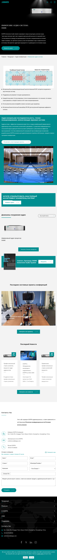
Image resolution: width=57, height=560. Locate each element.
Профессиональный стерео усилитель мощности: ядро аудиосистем (9, 367)
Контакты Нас (6, 526)
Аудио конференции (20, 56)
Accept (31, 557)
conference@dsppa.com (10, 536)
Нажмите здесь (9, 202)
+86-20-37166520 (8, 533)
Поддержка (5, 521)
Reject (25, 557)
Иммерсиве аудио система (35, 56)
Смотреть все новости (26, 392)
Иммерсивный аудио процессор (11, 238)
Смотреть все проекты (26, 331)
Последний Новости (28, 344)
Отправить (7, 490)
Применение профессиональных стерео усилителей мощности (47, 367)
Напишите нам (51, 452)
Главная (3, 56)
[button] (2, 308)
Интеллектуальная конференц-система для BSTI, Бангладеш (17, 317)
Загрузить (44, 261)
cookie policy (40, 553)
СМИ (3, 516)
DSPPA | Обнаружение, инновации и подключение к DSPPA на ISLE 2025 (28, 368)
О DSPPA (4, 511)
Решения (4, 506)
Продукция (11, 56)
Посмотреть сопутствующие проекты (14, 142)
